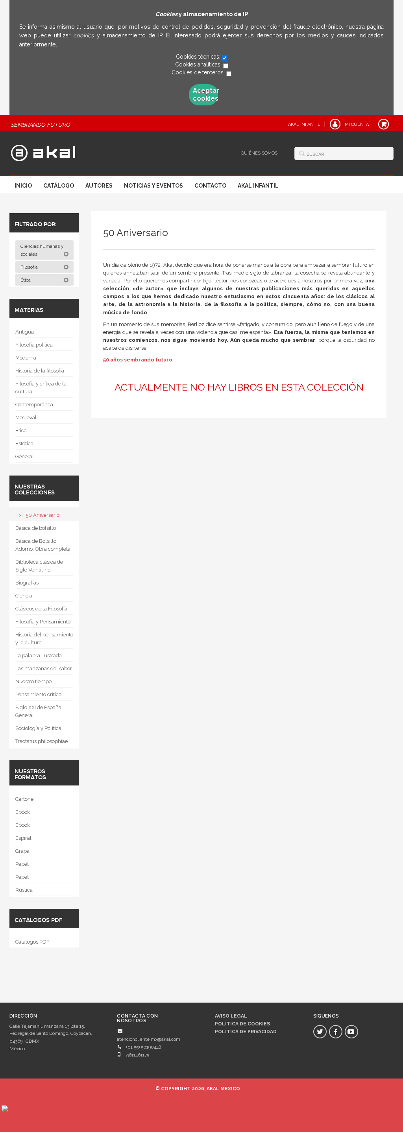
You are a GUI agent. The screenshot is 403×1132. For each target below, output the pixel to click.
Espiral (23, 838)
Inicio (23, 186)
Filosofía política (34, 345)
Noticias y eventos (153, 186)
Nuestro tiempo (33, 681)
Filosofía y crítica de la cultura (41, 388)
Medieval (26, 417)
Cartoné (24, 799)
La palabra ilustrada (38, 655)
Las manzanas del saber (43, 668)
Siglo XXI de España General (38, 711)
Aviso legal (231, 1016)
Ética (26, 280)
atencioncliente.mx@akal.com (148, 1039)
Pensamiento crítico (38, 694)
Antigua (24, 332)
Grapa (22, 851)
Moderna (25, 358)
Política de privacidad (246, 1031)
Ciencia (23, 596)
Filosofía (29, 267)
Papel (22, 864)
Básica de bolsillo (35, 528)
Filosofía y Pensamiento (42, 622)
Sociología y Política (38, 728)
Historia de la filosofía (39, 371)
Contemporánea (34, 404)
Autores (99, 186)
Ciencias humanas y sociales (42, 250)
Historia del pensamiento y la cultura (44, 638)
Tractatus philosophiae (41, 741)
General (24, 456)
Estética (24, 443)
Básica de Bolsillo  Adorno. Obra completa (42, 545)
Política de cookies (242, 1024)
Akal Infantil (258, 186)
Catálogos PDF (32, 942)
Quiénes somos (259, 153)
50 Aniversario (42, 515)
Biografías (27, 583)
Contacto (210, 186)
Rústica (24, 890)
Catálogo (58, 186)
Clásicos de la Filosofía (41, 609)
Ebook (22, 812)
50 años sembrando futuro (137, 360)
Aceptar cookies (205, 94)
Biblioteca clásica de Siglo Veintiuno (39, 566)
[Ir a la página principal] (43, 152)
